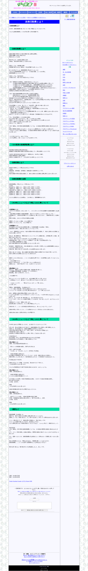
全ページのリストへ (34, 562)
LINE (30, 481)
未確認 (64, 95)
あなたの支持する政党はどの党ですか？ (34, 556)
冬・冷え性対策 (67, 72)
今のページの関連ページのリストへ (36, 17)
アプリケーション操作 (68, 108)
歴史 (64, 90)
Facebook (15, 481)
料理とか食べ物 (67, 82)
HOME (15, 12)
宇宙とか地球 (66, 92)
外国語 (64, 113)
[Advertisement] (34, 41)
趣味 (64, 105)
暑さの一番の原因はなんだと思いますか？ (34, 555)
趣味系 (65, 12)
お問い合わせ (70, 166)
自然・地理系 (57, 12)
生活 (64, 74)
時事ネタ (65, 103)
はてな (24, 481)
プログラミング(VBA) (68, 121)
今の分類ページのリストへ (69, 64)
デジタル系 (74, 12)
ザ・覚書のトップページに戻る (17, 17)
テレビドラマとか (67, 131)
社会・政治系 (48, 12)
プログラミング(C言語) (69, 118)
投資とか (65, 116)
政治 (64, 79)
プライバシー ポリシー (70, 163)
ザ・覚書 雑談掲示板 (69, 19)
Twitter (11, 481)
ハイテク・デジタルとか (69, 87)
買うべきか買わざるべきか (70, 134)
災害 (64, 100)
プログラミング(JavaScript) (70, 129)
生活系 (40, 12)
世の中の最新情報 (67, 111)
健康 (64, 69)
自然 (64, 85)
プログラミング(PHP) (68, 126)
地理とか (65, 98)
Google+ (20, 481)
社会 (64, 77)
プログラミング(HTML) (69, 123)
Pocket (27, 481)
